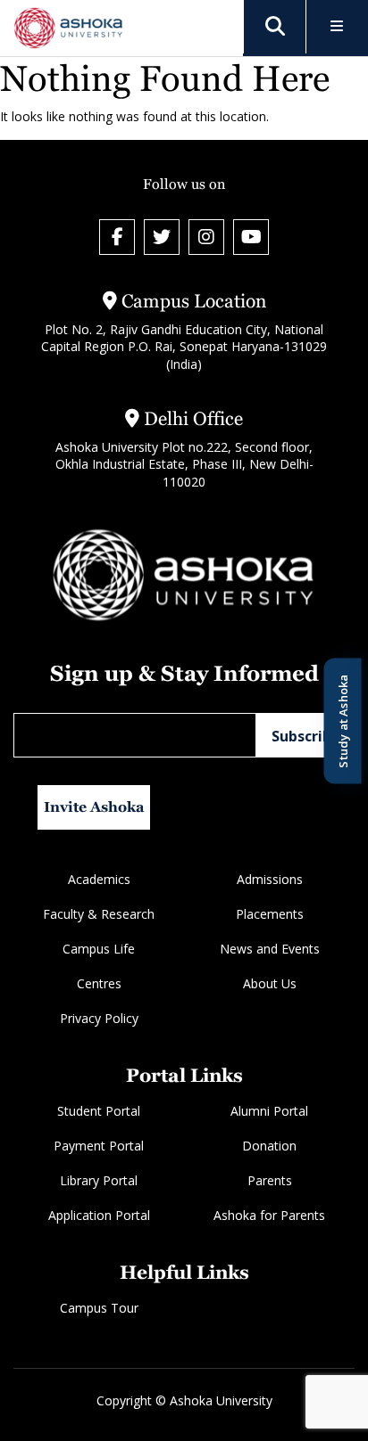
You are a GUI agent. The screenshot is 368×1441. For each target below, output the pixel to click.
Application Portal (99, 1215)
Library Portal (99, 1180)
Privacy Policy (99, 1018)
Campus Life (99, 948)
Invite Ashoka (94, 806)
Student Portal (98, 1110)
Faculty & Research (99, 913)
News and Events (270, 948)
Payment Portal (99, 1145)
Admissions (270, 879)
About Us (270, 983)
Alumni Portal (269, 1110)
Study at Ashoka (342, 720)
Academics (99, 879)
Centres (99, 983)
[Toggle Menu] (337, 27)
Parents (269, 1180)
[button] (275, 26)
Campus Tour (99, 1307)
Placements (270, 913)
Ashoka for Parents (269, 1215)
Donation (269, 1145)
